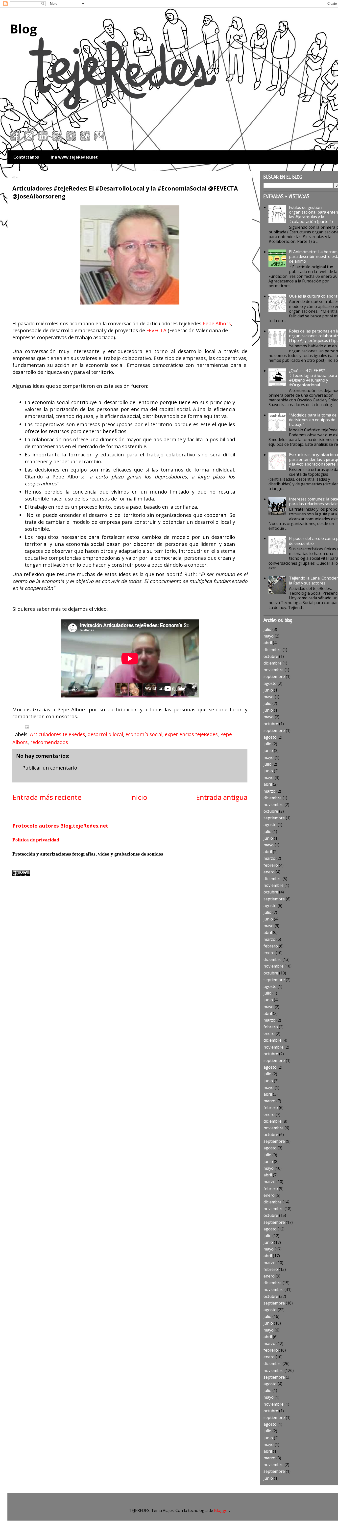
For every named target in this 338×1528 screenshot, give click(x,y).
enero (269, 872)
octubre (271, 656)
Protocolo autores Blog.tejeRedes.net (60, 825)
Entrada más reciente (46, 797)
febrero (271, 865)
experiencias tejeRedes (191, 734)
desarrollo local (105, 734)
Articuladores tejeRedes (57, 734)
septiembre (274, 676)
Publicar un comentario (49, 767)
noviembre (274, 669)
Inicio (138, 797)
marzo (269, 791)
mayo (269, 636)
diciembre (273, 649)
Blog (23, 28)
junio (268, 690)
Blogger (221, 1510)
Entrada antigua (221, 797)
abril (268, 642)
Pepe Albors (217, 323)
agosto (270, 683)
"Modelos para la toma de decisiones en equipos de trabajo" (313, 419)
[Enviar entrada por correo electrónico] (26, 726)
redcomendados (49, 742)
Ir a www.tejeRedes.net (74, 157)
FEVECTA (156, 330)
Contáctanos (26, 157)
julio (267, 629)
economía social (143, 734)
